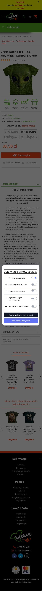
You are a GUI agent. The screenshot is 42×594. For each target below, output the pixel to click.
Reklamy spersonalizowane (19, 306)
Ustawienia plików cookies (20, 271)
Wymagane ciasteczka (17, 278)
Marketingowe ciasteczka (18, 284)
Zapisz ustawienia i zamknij (21, 315)
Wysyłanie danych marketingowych (15, 299)
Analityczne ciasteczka (17, 291)
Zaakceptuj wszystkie (21, 320)
